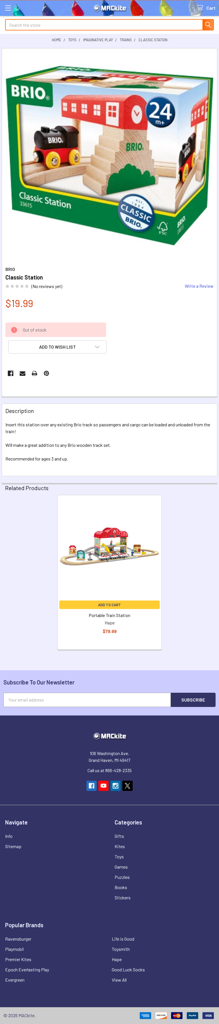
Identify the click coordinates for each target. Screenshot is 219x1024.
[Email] (22, 373)
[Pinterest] (46, 373)
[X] (127, 786)
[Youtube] (103, 786)
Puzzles (122, 877)
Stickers (123, 897)
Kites (120, 846)
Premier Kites (18, 959)
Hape (117, 959)
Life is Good (123, 938)
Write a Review (199, 286)
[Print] (34, 373)
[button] (57, 346)
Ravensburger (18, 938)
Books (121, 887)
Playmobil (14, 949)
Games (121, 866)
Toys (119, 856)
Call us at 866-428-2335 (110, 770)
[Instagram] (115, 786)
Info (9, 836)
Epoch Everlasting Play (27, 969)
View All (119, 979)
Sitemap (13, 846)
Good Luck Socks (128, 969)
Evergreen (15, 979)
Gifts (119, 836)
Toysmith (121, 949)
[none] (109, 156)
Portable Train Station (109, 615)
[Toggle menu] (8, 8)
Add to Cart (109, 605)
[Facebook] (10, 373)
